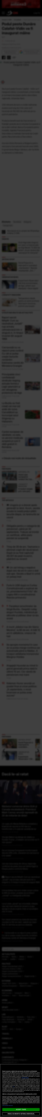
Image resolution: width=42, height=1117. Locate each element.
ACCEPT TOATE (21, 1109)
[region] (21, 1090)
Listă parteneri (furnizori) (7, 1105)
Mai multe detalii (25, 1077)
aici (13, 1086)
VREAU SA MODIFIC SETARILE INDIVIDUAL (21, 1114)
